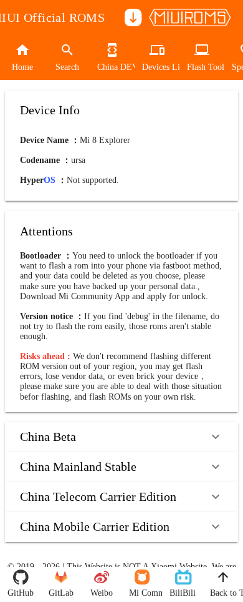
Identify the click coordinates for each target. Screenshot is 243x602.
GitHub (20, 593)
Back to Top (223, 593)
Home (22, 67)
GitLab (61, 593)
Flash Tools (202, 67)
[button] (121, 437)
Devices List (157, 67)
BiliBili (182, 593)
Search (67, 67)
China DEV (112, 67)
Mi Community (142, 593)
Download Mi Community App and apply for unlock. (114, 296)
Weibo (101, 593)
